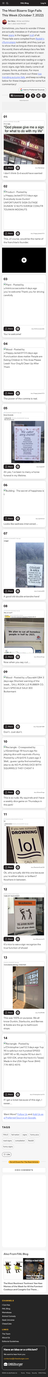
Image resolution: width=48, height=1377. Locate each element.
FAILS (5, 1134)
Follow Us (22, 1114)
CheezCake (7, 1324)
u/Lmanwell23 (40, 591)
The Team (6, 1334)
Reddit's (40, 38)
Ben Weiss (11, 21)
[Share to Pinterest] (38, 95)
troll (32, 35)
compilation (20, 1140)
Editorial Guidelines (10, 1341)
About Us (6, 1337)
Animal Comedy (9, 1316)
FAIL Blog (24, 3)
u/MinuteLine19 (39, 939)
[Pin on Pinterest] (18, 168)
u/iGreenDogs (40, 657)
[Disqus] (24, 1212)
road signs (7, 1140)
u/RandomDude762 (38, 867)
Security (34, 1373)
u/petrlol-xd (40, 518)
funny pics (34, 1134)
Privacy (28, 1373)
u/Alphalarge (40, 168)
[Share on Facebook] (27, 95)
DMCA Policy (42, 1373)
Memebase (7, 1312)
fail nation (15, 1134)
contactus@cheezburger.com (16, 1358)
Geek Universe (8, 1320)
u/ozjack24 (41, 467)
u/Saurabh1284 (39, 726)
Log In (43, 3)
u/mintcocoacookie (38, 329)
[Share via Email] (44, 95)
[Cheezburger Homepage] (24, 1365)
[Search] (7, 3)
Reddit (31, 1140)
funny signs (8, 1146)
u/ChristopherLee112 (38, 1094)
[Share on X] (33, 95)
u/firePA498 (40, 1013)
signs (11, 35)
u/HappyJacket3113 (38, 233)
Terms (23, 1373)
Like (8, 1154)
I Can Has (6, 1305)
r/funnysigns (9, 42)
